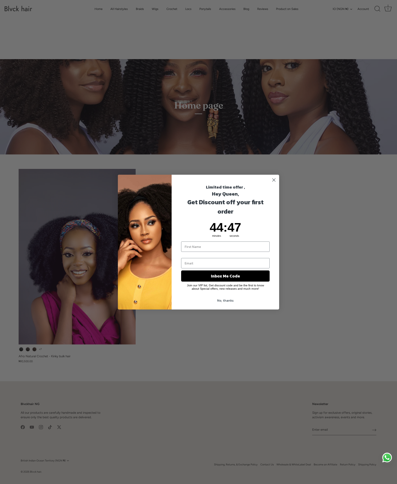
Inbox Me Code (225, 276)
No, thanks (225, 300)
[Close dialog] (273, 180)
